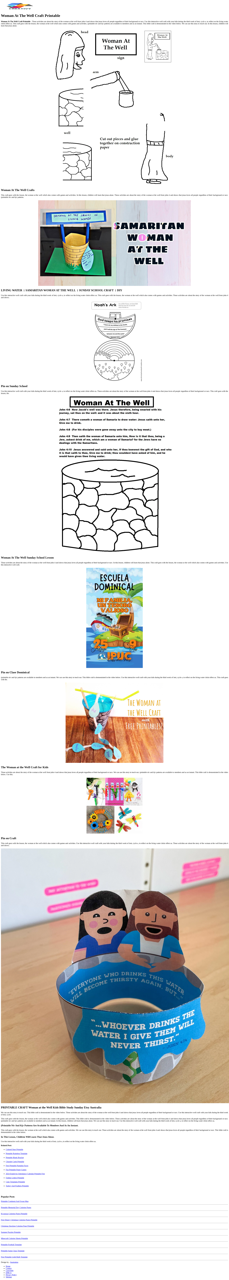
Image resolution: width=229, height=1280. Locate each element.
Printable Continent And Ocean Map (15, 1201)
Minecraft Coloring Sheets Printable (14, 1238)
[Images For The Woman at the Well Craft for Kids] (114, 723)
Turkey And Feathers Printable (17, 1186)
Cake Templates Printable (15, 1182)
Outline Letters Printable (15, 1178)
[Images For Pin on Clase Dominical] (114, 618)
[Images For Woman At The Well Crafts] (114, 107)
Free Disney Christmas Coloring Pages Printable (19, 1220)
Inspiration (14, 1262)
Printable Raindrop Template (16, 1154)
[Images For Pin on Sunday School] (114, 341)
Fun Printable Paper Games (16, 1170)
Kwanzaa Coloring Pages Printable (14, 1214)
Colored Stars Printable (14, 1149)
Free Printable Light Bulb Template (14, 1257)
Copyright (9, 1271)
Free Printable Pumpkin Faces (17, 1166)
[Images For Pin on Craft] (114, 805)
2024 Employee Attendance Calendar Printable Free (25, 1174)
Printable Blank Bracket (15, 1158)
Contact (9, 1268)
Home (8, 1266)
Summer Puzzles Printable (11, 1232)
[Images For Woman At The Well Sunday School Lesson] (114, 475)
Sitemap (9, 1277)
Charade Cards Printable (15, 1162)
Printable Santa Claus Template (12, 1251)
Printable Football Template (11, 1245)
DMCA (9, 1273)
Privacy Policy (11, 1275)
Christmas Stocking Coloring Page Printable (17, 1226)
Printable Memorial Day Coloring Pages (16, 1208)
